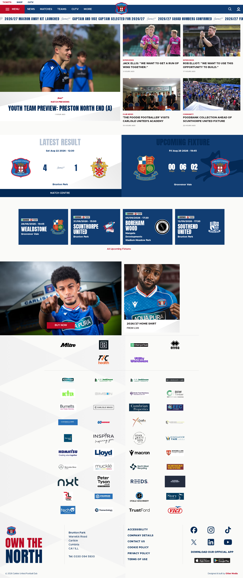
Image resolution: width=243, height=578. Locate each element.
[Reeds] (139, 481)
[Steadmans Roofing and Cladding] (103, 496)
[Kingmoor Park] (175, 438)
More (88, 9)
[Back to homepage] (121, 8)
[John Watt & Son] (139, 438)
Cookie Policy (138, 547)
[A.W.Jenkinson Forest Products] (139, 380)
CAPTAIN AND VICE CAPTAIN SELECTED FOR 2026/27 (85, 18)
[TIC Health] (103, 359)
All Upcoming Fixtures (119, 249)
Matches (46, 9)
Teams (61, 9)
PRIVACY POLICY (139, 553)
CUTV (30, 2)
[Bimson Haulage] (103, 393)
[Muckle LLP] (103, 467)
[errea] (175, 344)
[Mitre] (68, 344)
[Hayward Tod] (68, 438)
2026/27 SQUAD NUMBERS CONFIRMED (161, 18)
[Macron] (139, 453)
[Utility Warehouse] (139, 360)
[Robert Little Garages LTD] (68, 496)
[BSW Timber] (175, 393)
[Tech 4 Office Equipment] (68, 510)
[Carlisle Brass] (103, 407)
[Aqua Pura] (68, 380)
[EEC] (175, 407)
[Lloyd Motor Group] (103, 452)
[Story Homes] (175, 496)
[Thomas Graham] (103, 510)
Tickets (7, 2)
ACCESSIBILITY (138, 529)
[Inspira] (103, 438)
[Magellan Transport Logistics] (175, 453)
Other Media (232, 574)
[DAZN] (103, 344)
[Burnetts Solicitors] (68, 407)
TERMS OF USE (137, 559)
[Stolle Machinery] (139, 496)
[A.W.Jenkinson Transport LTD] (103, 380)
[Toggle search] (229, 9)
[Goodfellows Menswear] (68, 422)
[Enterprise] (139, 344)
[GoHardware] (103, 422)
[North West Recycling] (139, 466)
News (31, 9)
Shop (19, 2)
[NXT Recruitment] (68, 481)
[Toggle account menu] (238, 9)
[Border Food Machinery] (139, 393)
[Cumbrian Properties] (139, 407)
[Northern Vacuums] (175, 466)
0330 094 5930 (82, 556)
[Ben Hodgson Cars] (175, 380)
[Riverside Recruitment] (175, 481)
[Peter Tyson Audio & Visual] (103, 481)
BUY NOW (61, 325)
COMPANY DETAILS (141, 535)
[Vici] (175, 510)
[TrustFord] (139, 510)
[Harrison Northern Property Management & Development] (175, 422)
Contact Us (136, 541)
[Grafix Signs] (139, 422)
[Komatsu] (68, 453)
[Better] (68, 393)
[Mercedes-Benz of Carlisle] (68, 466)
